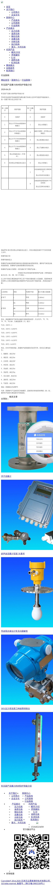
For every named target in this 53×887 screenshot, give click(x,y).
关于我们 (10, 9)
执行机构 (15, 44)
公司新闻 (15, 23)
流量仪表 (15, 39)
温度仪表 (15, 33)
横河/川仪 (15, 52)
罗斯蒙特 (15, 55)
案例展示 (10, 65)
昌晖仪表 (15, 60)
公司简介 (15, 12)
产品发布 (15, 20)
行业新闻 (15, 25)
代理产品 (10, 50)
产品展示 (10, 28)
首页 (8, 7)
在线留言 (10, 68)
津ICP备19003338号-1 (35, 883)
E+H (13, 57)
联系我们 (10, 71)
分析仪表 (15, 41)
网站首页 (5, 80)
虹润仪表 (15, 63)
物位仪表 (15, 36)
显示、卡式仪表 (18, 47)
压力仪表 (15, 31)
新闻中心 (10, 17)
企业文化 (15, 15)
